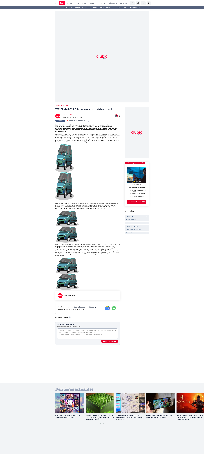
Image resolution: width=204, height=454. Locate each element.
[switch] (143, 3)
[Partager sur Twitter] (200, 446)
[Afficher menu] (55, 3)
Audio (124, 7)
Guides (84, 3)
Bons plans (101, 3)
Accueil (57, 105)
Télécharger (112, 3)
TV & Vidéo (117, 7)
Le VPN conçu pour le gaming (135, 163)
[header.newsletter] (138, 3)
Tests (77, 3)
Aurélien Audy (67, 114)
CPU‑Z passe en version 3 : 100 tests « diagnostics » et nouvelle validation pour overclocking (129, 417)
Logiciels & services (81, 7)
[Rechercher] (132, 3)
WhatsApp (92, 307)
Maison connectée (135, 7)
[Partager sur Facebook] (200, 440)
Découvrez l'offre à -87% (137, 202)
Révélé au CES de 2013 (62, 125)
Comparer (123, 3)
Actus (69, 3)
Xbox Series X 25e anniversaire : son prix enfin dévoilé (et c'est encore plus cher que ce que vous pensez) (100, 417)
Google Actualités (79, 307)
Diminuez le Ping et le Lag (137, 187)
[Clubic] (62, 3)
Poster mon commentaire (109, 341)
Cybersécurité (68, 7)
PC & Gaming (93, 7)
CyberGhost (136, 185)
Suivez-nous (60, 120)
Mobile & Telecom (105, 7)
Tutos (91, 3)
